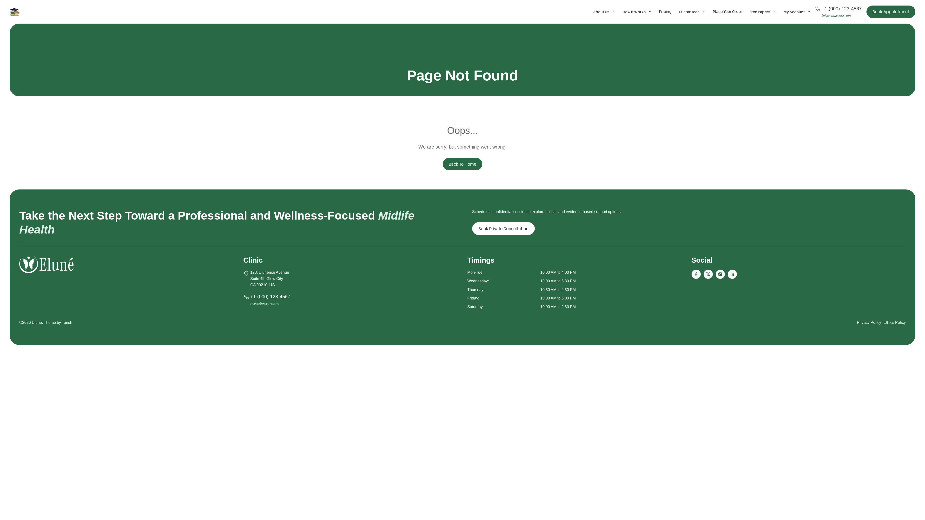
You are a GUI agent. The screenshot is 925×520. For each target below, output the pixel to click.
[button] (890, 12)
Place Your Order (727, 11)
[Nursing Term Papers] (15, 12)
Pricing (665, 11)
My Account (794, 12)
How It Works (634, 12)
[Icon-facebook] (696, 274)
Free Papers (759, 12)
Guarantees (689, 12)
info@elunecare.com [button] (836, 15)
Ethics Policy (895, 322)
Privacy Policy (869, 322)
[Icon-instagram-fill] (720, 274)
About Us (601, 12)
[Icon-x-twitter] (708, 274)
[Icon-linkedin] (732, 274)
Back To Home (462, 164)
